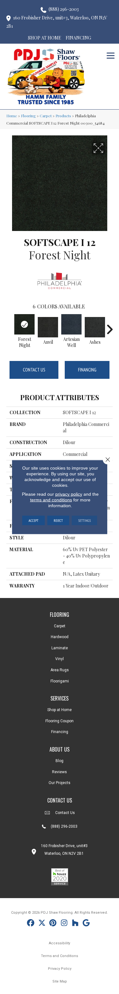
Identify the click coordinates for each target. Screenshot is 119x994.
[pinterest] (53, 923)
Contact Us (34, 370)
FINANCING (78, 38)
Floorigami (59, 681)
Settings (84, 520)
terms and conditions (51, 499)
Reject (58, 520)
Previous (9, 326)
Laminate (59, 648)
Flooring (28, 115)
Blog (59, 761)
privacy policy (68, 494)
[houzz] (75, 923)
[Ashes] (95, 327)
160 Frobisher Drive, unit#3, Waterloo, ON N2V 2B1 (56, 22)
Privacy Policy (59, 969)
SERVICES (59, 698)
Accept (33, 520)
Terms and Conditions (59, 956)
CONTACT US (59, 800)
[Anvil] (48, 327)
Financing (87, 370)
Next (109, 326)
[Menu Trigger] (110, 55)
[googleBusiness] (86, 923)
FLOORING (59, 614)
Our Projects (59, 783)
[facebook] (31, 923)
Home (11, 115)
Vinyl (59, 659)
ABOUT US (59, 749)
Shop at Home (59, 710)
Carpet (46, 115)
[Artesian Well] (71, 324)
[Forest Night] (24, 324)
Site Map (59, 981)
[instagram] (64, 923)
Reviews (59, 772)
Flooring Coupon (59, 721)
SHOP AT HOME (44, 38)
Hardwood (60, 637)
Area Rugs (59, 670)
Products (63, 115)
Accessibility (59, 943)
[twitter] (42, 923)
